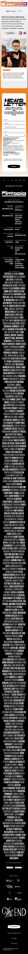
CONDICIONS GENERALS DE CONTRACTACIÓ (10, 949)
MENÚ (4, 3)
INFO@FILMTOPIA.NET (14, 186)
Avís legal (14, 943)
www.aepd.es (10, 151)
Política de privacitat (14, 933)
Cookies (14, 938)
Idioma (6, 135)
